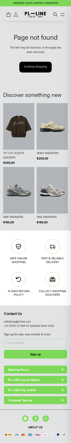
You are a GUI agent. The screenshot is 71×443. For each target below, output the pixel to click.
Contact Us (13, 314)
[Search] (55, 14)
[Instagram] (25, 418)
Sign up (35, 354)
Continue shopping (35, 67)
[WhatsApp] (46, 418)
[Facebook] (35, 418)
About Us (35, 427)
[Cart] (8, 14)
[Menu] (62, 14)
